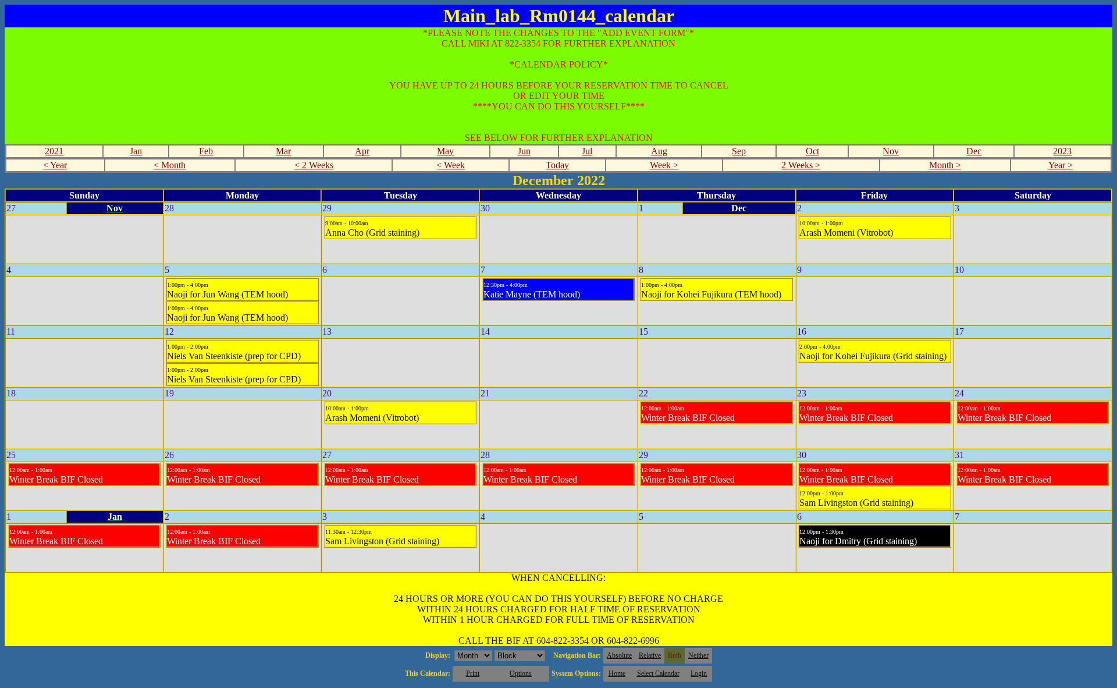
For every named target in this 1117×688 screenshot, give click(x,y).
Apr (362, 151)
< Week (450, 165)
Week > (664, 165)
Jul (587, 151)
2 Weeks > (800, 165)
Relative (650, 655)
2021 (54, 151)
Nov (891, 151)
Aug (659, 151)
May (445, 151)
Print (472, 673)
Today (557, 165)
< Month (170, 165)
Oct (812, 151)
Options (521, 673)
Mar (283, 151)
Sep (739, 151)
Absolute (619, 655)
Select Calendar (658, 673)
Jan (136, 151)
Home (617, 673)
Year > (1060, 165)
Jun (524, 151)
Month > (945, 165)
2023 (1062, 151)
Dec (973, 151)
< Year (55, 165)
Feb (206, 151)
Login (699, 673)
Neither (698, 655)
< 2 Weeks (313, 165)
